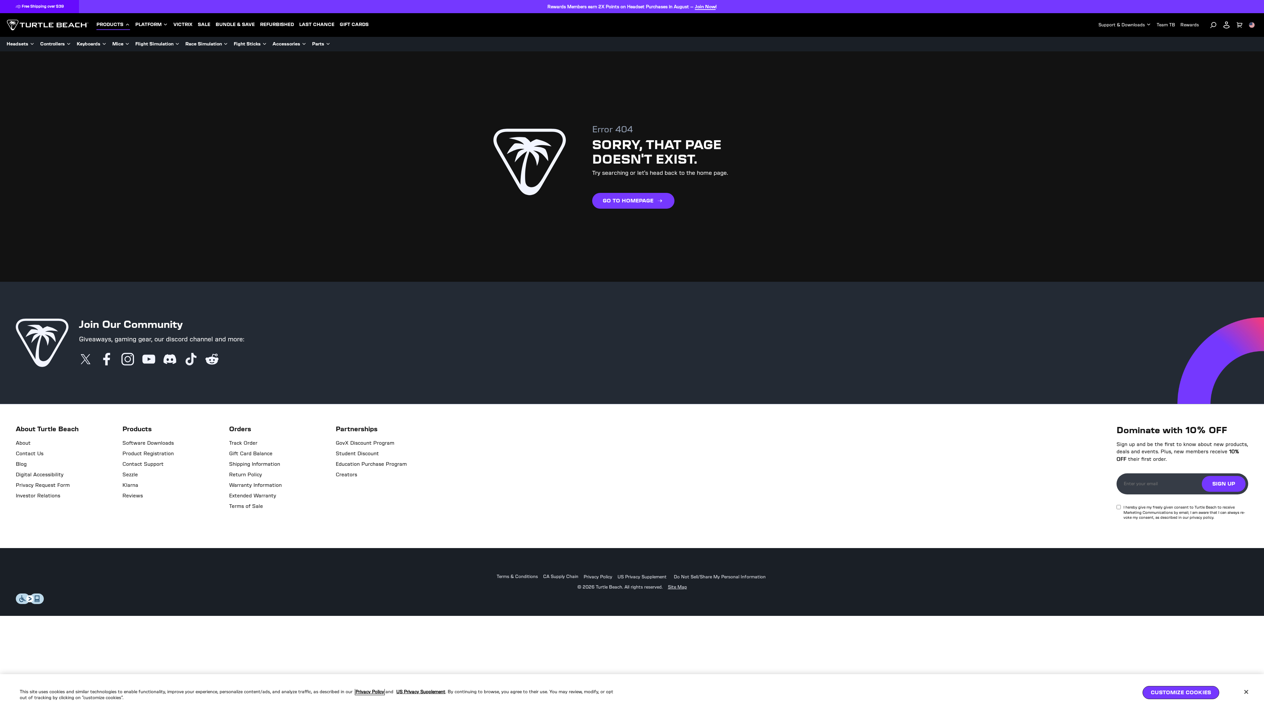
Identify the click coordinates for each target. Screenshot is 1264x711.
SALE (204, 24)
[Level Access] (30, 602)
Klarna (130, 485)
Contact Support (143, 464)
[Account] (1226, 25)
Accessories (286, 44)
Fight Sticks (247, 44)
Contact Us (29, 453)
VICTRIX (183, 24)
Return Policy (245, 474)
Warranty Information (255, 485)
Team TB (1166, 25)
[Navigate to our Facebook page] (106, 360)
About (23, 443)
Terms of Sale (246, 506)
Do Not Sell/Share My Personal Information (720, 577)
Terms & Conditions (517, 576)
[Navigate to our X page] (85, 360)
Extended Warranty (252, 495)
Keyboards (88, 44)
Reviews (132, 495)
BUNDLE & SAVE (235, 24)
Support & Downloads (1121, 25)
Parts (318, 44)
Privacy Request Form (43, 485)
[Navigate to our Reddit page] (212, 360)
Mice (117, 44)
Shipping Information (254, 464)
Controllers (52, 44)
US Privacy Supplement (642, 577)
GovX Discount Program (365, 443)
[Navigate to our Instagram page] (127, 360)
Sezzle (130, 474)
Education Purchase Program (371, 464)
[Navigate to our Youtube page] (148, 360)
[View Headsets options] (32, 44)
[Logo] (48, 25)
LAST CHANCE (316, 24)
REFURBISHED (277, 24)
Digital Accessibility (40, 474)
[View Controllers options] (68, 44)
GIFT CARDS (354, 24)
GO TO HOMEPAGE (628, 201)
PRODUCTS (109, 24)
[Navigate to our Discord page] (169, 360)
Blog (21, 464)
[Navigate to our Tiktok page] (191, 360)
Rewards (1189, 25)
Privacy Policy (598, 577)
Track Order (243, 443)
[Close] (1246, 692)
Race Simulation (203, 44)
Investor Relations (38, 495)
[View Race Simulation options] (225, 44)
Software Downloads (148, 443)
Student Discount (357, 453)
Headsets (17, 44)
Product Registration (148, 453)
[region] (632, 692)
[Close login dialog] (693, 508)
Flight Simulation (154, 44)
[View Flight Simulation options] (177, 44)
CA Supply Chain (560, 576)
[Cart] (1239, 25)
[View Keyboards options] (104, 44)
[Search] (1213, 25)
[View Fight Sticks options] (264, 44)
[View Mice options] (127, 44)
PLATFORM (148, 24)
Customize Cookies (1181, 692)
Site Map (677, 587)
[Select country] (1251, 25)
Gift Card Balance (251, 453)
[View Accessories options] (304, 44)
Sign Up (1223, 484)
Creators (346, 474)
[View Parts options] (328, 44)
